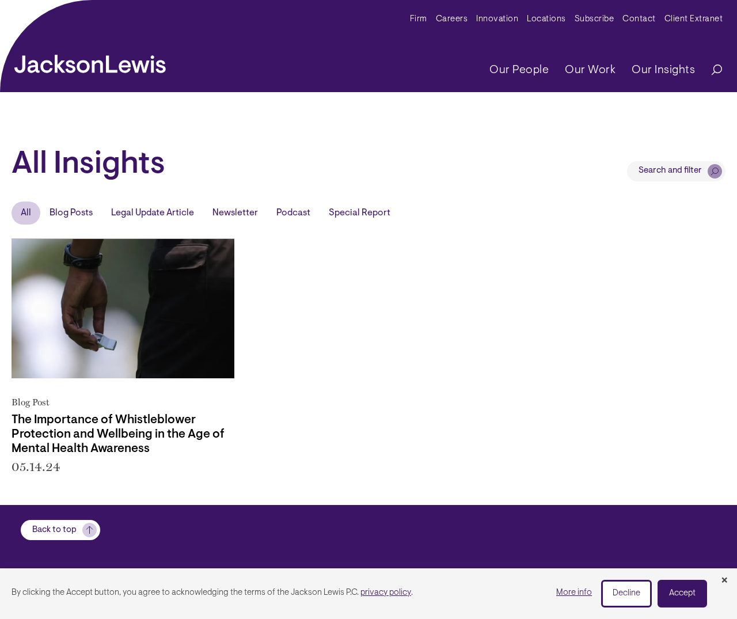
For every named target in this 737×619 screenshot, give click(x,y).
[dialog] (368, 593)
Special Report (359, 213)
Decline (626, 593)
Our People (519, 70)
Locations (546, 19)
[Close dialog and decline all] (724, 581)
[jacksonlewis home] (90, 61)
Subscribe (594, 19)
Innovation (497, 19)
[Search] (711, 70)
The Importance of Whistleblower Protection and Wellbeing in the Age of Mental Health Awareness (118, 434)
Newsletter (235, 213)
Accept (682, 593)
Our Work (590, 70)
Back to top (54, 530)
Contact (639, 19)
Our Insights (663, 70)
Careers (452, 19)
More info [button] (574, 592)
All (26, 213)
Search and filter (670, 170)
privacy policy (385, 592)
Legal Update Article (152, 213)
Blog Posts (71, 213)
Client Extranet (693, 19)
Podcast (293, 213)
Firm (418, 19)
